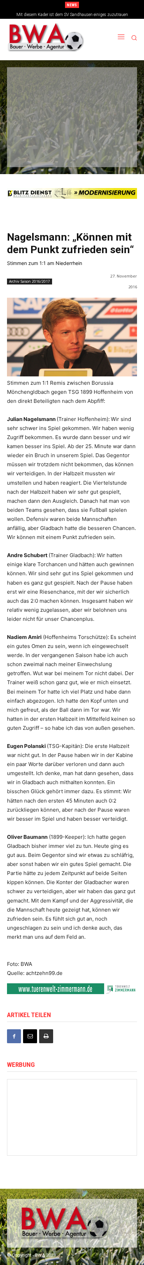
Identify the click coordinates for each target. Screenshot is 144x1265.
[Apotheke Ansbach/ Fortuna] (72, 1142)
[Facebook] (14, 1036)
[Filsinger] (31, 82)
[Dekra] (111, 128)
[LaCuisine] (31, 128)
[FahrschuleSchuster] (71, 105)
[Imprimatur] (111, 105)
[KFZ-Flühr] (71, 82)
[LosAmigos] (31, 152)
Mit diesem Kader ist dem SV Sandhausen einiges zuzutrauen (72, 14)
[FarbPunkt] (71, 128)
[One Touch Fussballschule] (107, 1142)
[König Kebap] (71, 152)
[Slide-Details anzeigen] (72, 988)
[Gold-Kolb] (72, 1100)
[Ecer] (31, 105)
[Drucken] (46, 1036)
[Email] (30, 1036)
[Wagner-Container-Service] (107, 1100)
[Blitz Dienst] (72, 193)
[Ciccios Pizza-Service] (111, 152)
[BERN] (111, 82)
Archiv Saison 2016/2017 (29, 281)
